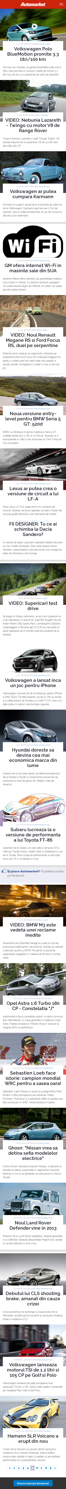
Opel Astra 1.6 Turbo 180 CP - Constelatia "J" (33, 1006)
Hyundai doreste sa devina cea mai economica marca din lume (33, 757)
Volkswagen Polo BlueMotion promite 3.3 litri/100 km (33, 54)
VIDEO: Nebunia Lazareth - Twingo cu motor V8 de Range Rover (33, 125)
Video (44, 330)
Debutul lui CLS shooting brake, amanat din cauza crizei (33, 1298)
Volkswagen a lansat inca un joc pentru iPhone (33, 683)
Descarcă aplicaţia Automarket (33, 1483)
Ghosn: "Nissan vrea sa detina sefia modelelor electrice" (33, 1153)
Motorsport (46, 1068)
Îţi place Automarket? (23, 871)
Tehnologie (44, 261)
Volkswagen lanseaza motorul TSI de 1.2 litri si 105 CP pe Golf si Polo (33, 1370)
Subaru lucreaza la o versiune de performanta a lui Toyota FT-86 (33, 835)
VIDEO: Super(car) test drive (33, 606)
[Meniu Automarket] (61, 4)
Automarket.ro (33, 4)
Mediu (47, 1143)
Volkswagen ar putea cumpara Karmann (33, 194)
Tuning (44, 115)
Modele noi (44, 44)
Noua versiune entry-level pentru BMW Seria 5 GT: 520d (33, 419)
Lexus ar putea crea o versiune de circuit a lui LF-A (33, 494)
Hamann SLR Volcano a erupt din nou (33, 1438)
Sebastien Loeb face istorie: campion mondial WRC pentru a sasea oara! (33, 1078)
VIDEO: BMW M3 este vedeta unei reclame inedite (33, 930)
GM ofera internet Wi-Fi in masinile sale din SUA (33, 268)
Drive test (47, 998)
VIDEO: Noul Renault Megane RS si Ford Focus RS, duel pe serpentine (33, 340)
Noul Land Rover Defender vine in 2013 (33, 1225)
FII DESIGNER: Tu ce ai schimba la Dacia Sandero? (33, 529)
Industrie (44, 187)
